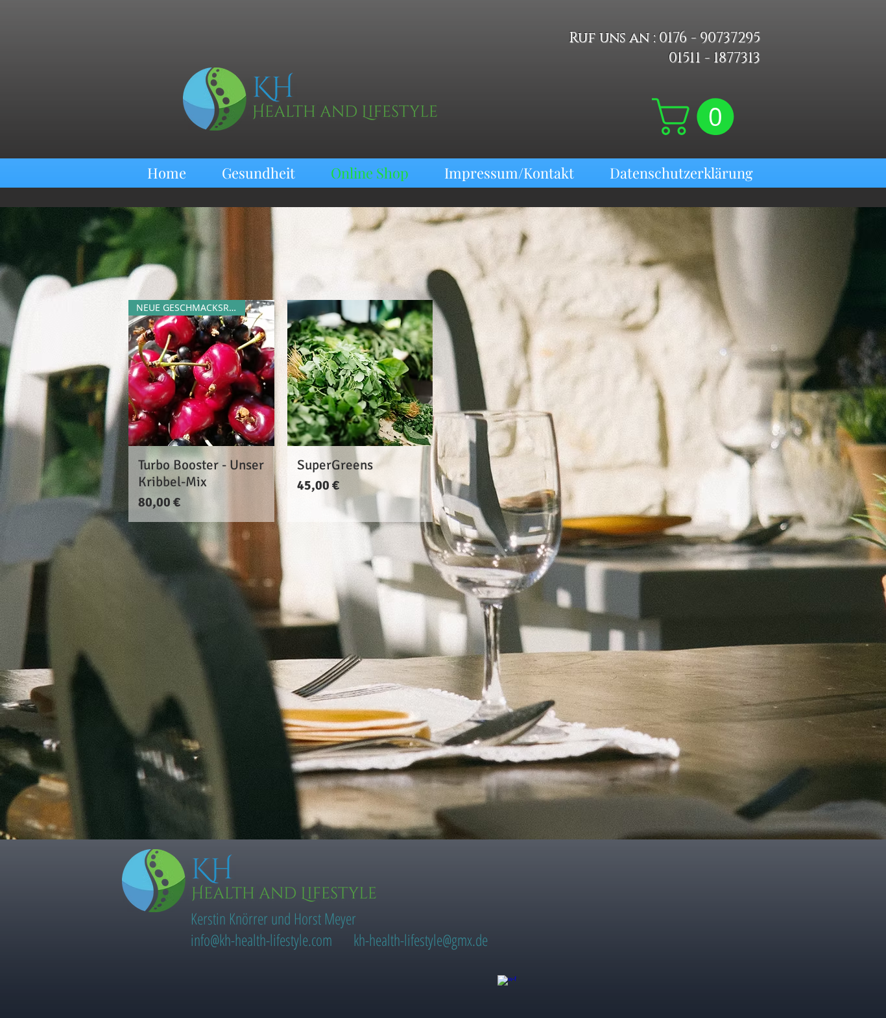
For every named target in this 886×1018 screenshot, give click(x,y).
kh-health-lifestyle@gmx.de (420, 939)
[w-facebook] (506, 984)
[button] (697, 116)
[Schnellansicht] (360, 373)
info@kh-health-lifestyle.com (261, 939)
